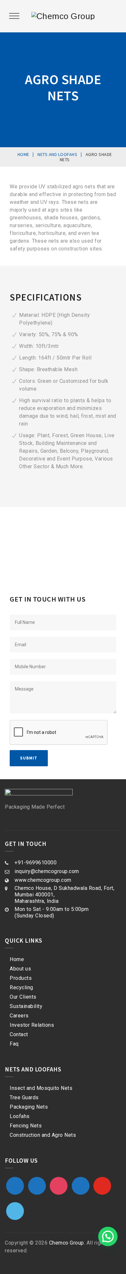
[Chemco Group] (63, 16)
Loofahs (20, 1116)
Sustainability (26, 1006)
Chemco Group (66, 1243)
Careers (19, 1016)
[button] (108, 1236)
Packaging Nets (29, 1107)
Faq (14, 1044)
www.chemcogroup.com (43, 880)
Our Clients (23, 997)
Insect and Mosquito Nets (41, 1088)
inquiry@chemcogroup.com (47, 871)
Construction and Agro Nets (43, 1135)
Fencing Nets (26, 1126)
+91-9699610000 (36, 862)
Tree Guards (24, 1097)
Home (17, 959)
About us (20, 969)
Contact (19, 1034)
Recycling (21, 987)
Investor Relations (32, 1025)
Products (21, 978)
